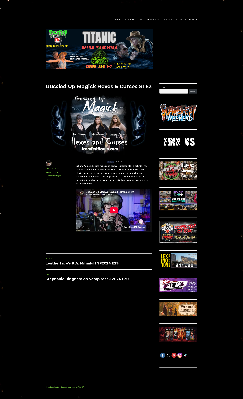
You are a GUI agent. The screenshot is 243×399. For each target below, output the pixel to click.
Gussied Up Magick (53, 176)
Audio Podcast (153, 19)
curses (48, 179)
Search (162, 88)
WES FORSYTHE (52, 169)
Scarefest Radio (52, 387)
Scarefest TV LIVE (133, 19)
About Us (190, 19)
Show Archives (171, 19)
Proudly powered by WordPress (74, 387)
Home (118, 19)
